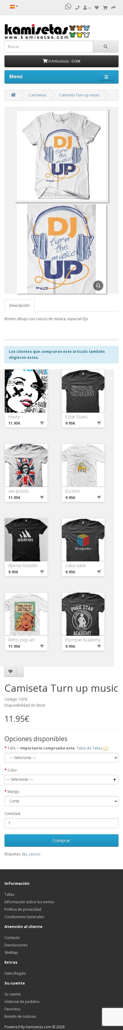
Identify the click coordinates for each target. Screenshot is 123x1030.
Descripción (19, 305)
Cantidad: (12, 813)
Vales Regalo (15, 973)
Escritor (72, 491)
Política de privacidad (22, 909)
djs (24, 854)
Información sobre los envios (29, 901)
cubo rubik (75, 565)
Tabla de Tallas (89, 748)
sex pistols (18, 491)
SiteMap (11, 952)
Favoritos (12, 1009)
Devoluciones (15, 945)
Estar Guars (76, 416)
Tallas (9, 894)
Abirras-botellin (23, 565)
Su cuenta (12, 994)
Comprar (61, 840)
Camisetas (37, 95)
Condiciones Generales (24, 916)
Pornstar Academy (83, 640)
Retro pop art (21, 640)
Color (12, 770)
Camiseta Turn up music (79, 95)
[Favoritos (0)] (97, 7)
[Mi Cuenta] (87, 7)
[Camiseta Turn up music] (61, 207)
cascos (34, 854)
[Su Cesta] (105, 7)
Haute (14, 416)
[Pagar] (113, 7)
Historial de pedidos (21, 1001)
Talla (55, 748)
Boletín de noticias (20, 1016)
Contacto (12, 937)
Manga (13, 791)
